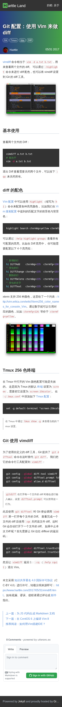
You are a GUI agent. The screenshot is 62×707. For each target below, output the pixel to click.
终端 (40, 386)
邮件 (53, 595)
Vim (22, 40)
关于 (56, 5)
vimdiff (7, 61)
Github (58, 701)
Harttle (14, 49)
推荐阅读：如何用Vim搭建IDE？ (25, 623)
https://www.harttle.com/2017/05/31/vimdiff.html (31, 590)
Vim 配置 (8, 201)
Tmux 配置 (42, 396)
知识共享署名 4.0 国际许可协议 (33, 580)
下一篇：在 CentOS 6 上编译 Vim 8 (27, 618)
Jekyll (21, 701)
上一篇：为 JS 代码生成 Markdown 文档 (30, 613)
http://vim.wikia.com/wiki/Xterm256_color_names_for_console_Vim (31, 301)
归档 (49, 5)
